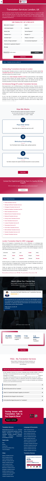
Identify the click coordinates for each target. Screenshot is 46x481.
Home (4, 62)
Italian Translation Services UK (29, 438)
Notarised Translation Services (11, 216)
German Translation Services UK (30, 436)
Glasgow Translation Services (7, 462)
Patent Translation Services (10, 202)
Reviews (4, 444)
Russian (21, 255)
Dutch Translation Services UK (29, 433)
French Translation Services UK (30, 434)
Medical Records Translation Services (13, 214)
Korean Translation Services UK (30, 441)
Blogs (3, 442)
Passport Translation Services (11, 234)
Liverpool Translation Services (8, 465)
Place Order (23, 172)
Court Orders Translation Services (12, 227)
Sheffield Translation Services (8, 471)
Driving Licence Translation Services (12, 218)
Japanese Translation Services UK (30, 440)
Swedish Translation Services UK (30, 450)
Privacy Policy (4, 446)
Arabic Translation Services (29, 429)
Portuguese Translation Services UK (12, 207)
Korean (37, 258)
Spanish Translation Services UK (30, 448)
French (37, 255)
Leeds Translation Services (7, 464)
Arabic (30, 252)
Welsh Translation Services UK (11, 211)
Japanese (21, 258)
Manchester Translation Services (8, 467)
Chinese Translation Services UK (30, 431)
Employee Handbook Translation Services (13, 209)
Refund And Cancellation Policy (8, 447)
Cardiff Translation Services (7, 459)
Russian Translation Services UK (30, 447)
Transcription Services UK (10, 225)
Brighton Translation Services (7, 455)
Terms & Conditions (6, 449)
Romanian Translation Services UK (30, 445)
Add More (37, 52)
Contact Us (23, 190)
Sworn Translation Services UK (11, 220)
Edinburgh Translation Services (8, 460)
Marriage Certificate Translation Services (13, 204)
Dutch (13, 255)
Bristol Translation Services (7, 457)
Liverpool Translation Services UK (12, 223)
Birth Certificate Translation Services (12, 229)
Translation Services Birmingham (8, 472)
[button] (16, 324)
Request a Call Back (11, 420)
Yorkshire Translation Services (8, 476)
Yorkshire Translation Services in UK (12, 232)
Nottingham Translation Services (8, 469)
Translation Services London (7, 474)
